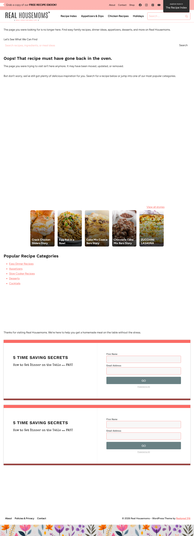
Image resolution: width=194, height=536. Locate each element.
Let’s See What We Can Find (20, 39)
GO (144, 380)
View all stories (155, 207)
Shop (132, 5)
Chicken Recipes (118, 16)
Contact (122, 5)
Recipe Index (69, 16)
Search (183, 45)
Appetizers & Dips (92, 16)
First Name (111, 353)
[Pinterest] (153, 5)
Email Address (113, 365)
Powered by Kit (143, 386)
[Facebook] (140, 5)
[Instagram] (146, 5)
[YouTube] (159, 5)
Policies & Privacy (24, 518)
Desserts (14, 278)
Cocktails (14, 283)
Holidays (138, 16)
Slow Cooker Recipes (22, 273)
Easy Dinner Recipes (21, 263)
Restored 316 (183, 518)
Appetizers (15, 268)
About (112, 5)
